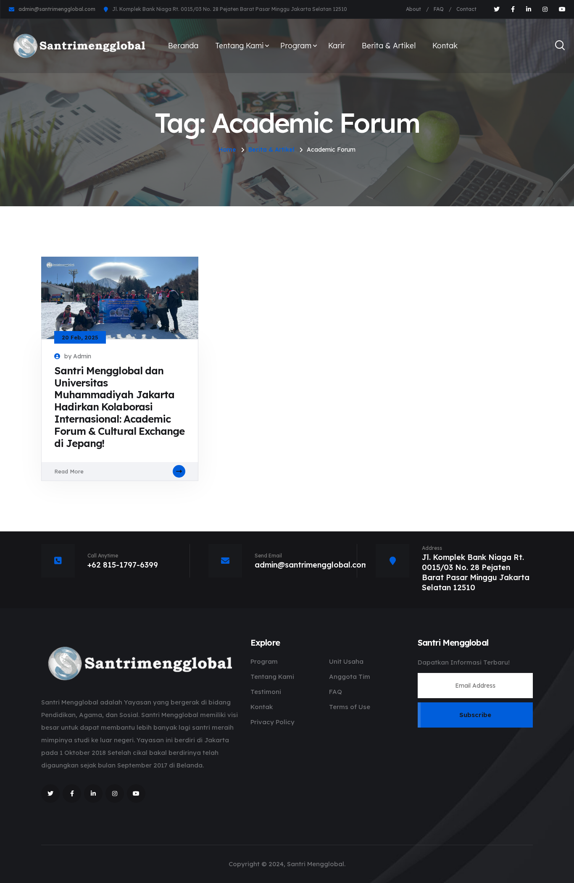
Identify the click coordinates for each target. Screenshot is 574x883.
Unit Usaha (346, 661)
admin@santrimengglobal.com (56, 9)
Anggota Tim (349, 677)
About (413, 9)
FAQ (439, 9)
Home (227, 149)
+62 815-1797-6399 (122, 565)
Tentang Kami (239, 45)
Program (295, 45)
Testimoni (265, 692)
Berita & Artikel (389, 45)
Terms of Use (349, 707)
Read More (69, 471)
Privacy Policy (272, 722)
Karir (336, 45)
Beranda (183, 45)
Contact (466, 9)
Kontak (445, 45)
